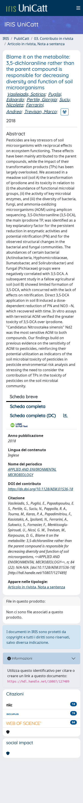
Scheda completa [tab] (27, 406)
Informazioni (21, 658)
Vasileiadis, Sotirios (26, 94)
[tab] (65, 415)
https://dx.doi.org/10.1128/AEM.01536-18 (40, 489)
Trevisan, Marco (40, 111)
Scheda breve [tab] (24, 396)
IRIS (6, 38)
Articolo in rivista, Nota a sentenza (36, 43)
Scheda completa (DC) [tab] (33, 415)
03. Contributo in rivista (53, 38)
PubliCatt (21, 38)
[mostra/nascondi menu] (78, 8)
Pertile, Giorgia (41, 99)
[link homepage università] (27, 8)
